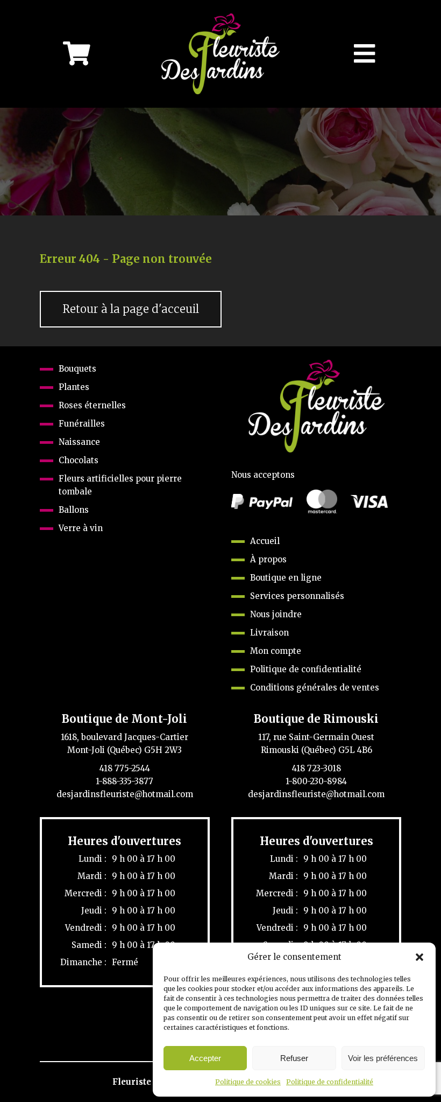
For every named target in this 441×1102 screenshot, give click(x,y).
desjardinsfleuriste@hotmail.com (124, 794)
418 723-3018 (316, 768)
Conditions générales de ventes (314, 687)
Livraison (269, 632)
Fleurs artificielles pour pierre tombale (120, 485)
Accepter (205, 1058)
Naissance (79, 442)
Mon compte (275, 651)
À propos (268, 559)
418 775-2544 (124, 768)
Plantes (74, 387)
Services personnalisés (297, 596)
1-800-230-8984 (316, 781)
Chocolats (78, 460)
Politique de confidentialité (329, 1082)
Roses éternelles (92, 405)
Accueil (265, 541)
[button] (419, 957)
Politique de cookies (248, 1082)
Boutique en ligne (286, 578)
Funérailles (82, 424)
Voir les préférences (383, 1058)
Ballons (74, 510)
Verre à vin (81, 528)
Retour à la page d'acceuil (130, 309)
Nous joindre (276, 614)
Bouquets (77, 369)
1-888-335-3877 (124, 781)
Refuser (294, 1058)
